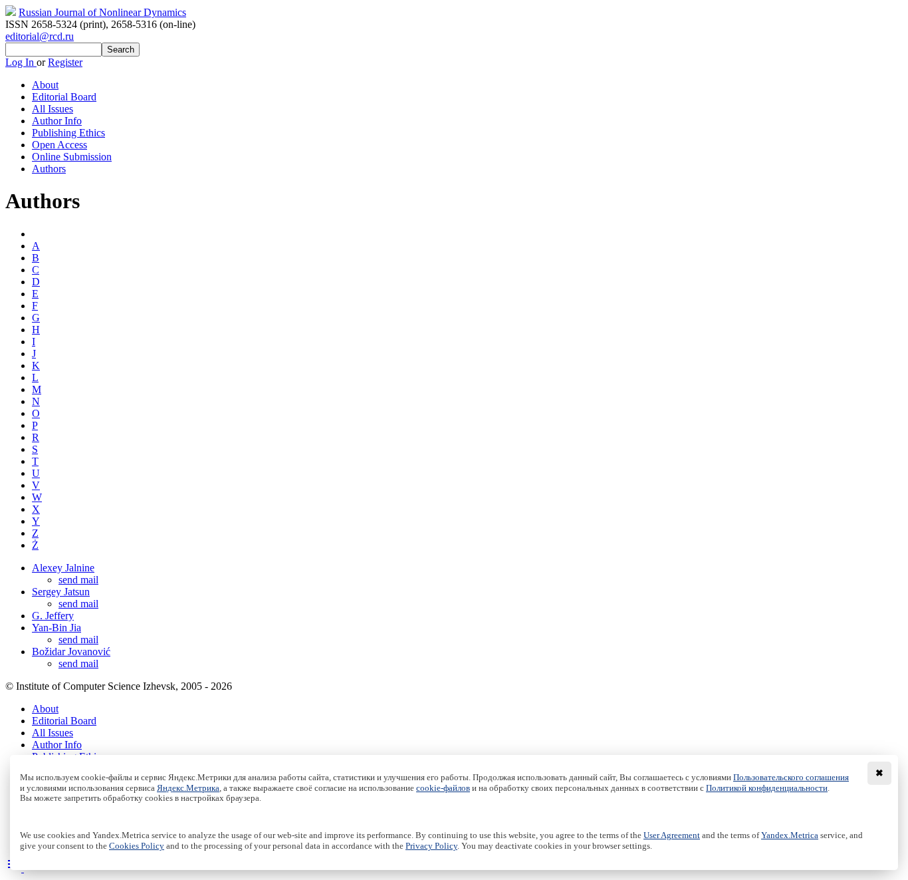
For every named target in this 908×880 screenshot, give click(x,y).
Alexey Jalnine (63, 567)
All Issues (52, 108)
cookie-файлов (443, 788)
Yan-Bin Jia (56, 627)
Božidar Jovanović (71, 651)
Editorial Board (64, 96)
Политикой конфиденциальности (767, 788)
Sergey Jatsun (61, 591)
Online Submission (72, 156)
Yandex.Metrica (789, 835)
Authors (49, 168)
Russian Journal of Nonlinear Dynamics (102, 12)
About (45, 84)
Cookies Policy (136, 846)
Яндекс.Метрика (188, 788)
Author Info (57, 120)
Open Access (59, 144)
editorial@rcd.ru (39, 36)
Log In (21, 62)
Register (65, 62)
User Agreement (671, 835)
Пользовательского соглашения (791, 777)
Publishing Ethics (68, 132)
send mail (78, 579)
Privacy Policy (431, 846)
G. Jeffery (53, 615)
